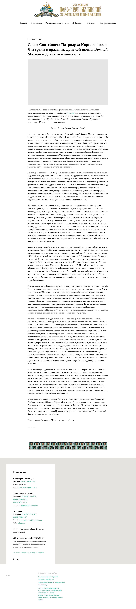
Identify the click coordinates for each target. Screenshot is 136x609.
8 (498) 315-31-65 (29, 514)
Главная (23, 23)
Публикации (77, 23)
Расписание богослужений (57, 23)
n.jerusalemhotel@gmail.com (30, 520)
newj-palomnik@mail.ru (28, 505)
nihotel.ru (21, 523)
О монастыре (36, 23)
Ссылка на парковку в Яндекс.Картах (28, 552)
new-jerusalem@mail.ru (28, 487)
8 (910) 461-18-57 (20, 502)
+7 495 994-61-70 (28, 481)
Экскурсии (91, 23)
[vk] (14, 559)
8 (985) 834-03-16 (20, 517)
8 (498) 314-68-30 (20, 499)
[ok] (17, 559)
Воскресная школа (108, 23)
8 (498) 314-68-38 (29, 496)
